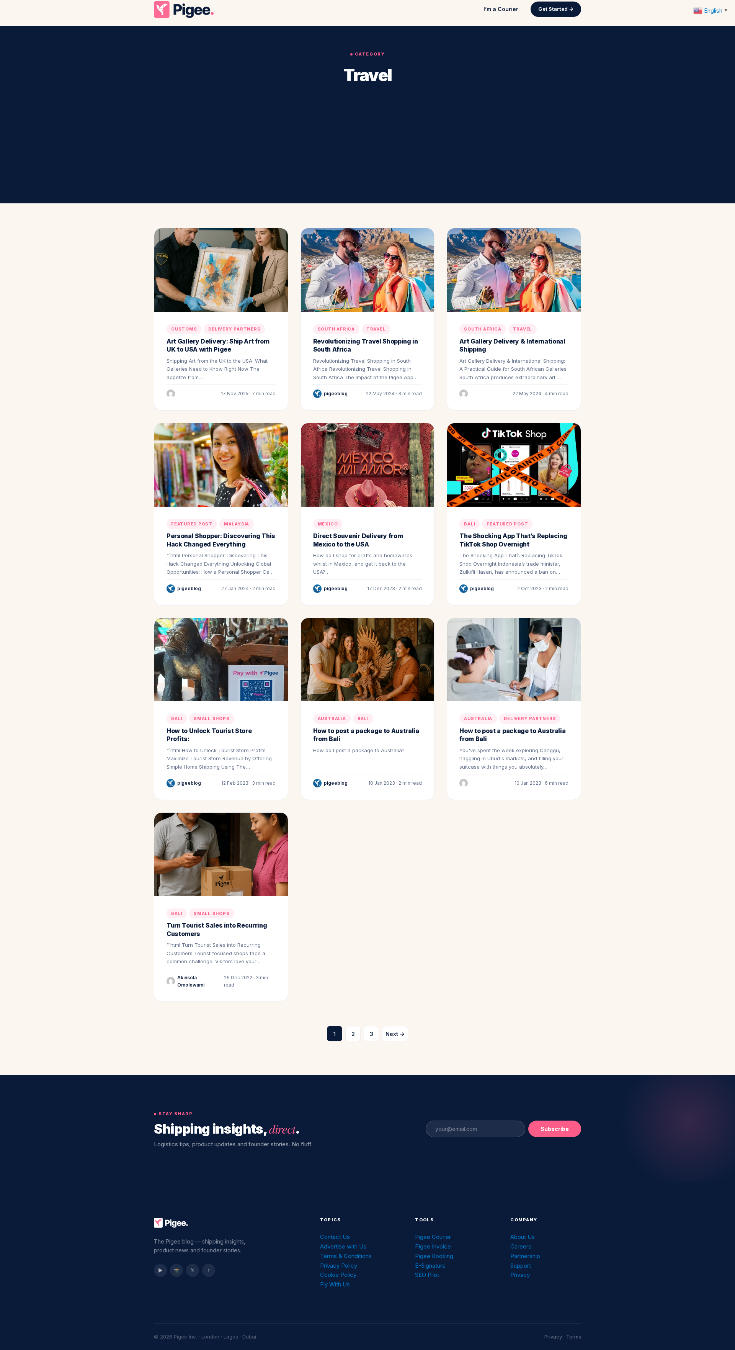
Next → (395, 1034)
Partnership (525, 1256)
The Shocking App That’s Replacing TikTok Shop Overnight (513, 540)
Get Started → (555, 9)
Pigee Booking (434, 1256)
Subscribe (555, 1129)
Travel (376, 329)
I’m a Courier (500, 9)
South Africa (336, 329)
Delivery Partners (234, 329)
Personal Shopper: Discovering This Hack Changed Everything (221, 540)
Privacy (520, 1274)
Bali (469, 524)
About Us (522, 1236)
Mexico (328, 524)
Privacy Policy (338, 1265)
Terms (573, 1337)
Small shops (211, 718)
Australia (332, 718)
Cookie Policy (338, 1274)
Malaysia (236, 524)
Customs (184, 329)
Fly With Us (335, 1284)
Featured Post (191, 524)
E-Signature (430, 1265)
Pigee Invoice (433, 1246)
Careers (520, 1246)
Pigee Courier (433, 1236)
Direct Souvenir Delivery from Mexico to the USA (358, 540)
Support (520, 1265)
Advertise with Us (343, 1246)
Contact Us (335, 1236)
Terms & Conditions (346, 1256)
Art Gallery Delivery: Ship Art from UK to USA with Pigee (218, 345)
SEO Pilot (427, 1274)
